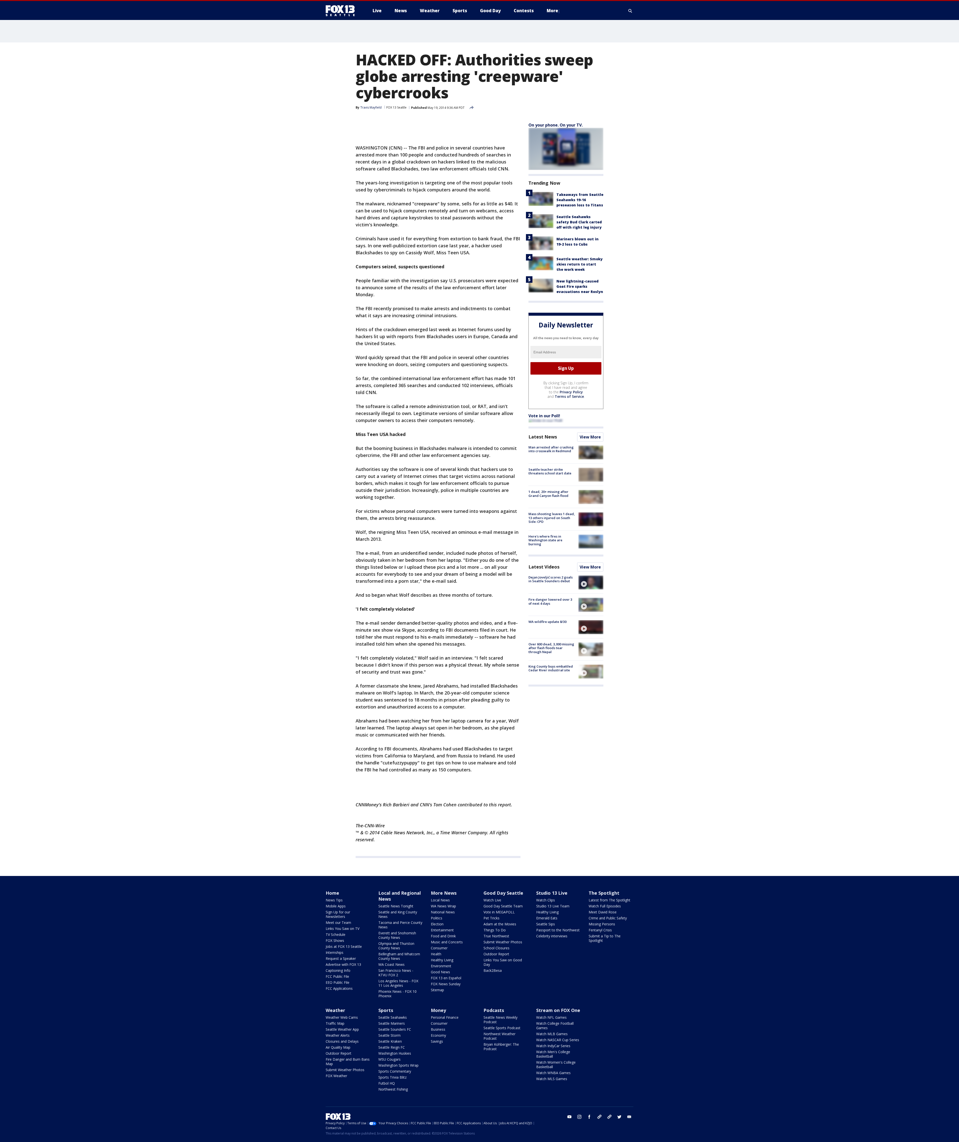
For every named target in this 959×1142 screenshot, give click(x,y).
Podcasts (493, 1010)
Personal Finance (445, 1017)
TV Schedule (335, 934)
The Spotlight (604, 893)
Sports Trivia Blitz (392, 1077)
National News (443, 912)
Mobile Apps (336, 906)
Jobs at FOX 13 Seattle (344, 946)
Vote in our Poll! (544, 416)
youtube (569, 1117)
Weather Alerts (338, 1035)
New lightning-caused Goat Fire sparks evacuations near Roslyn (579, 286)
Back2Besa (492, 970)
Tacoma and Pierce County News (400, 924)
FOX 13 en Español (446, 978)
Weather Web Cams (342, 1017)
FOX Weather (336, 1075)
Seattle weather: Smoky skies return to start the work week (579, 264)
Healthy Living (442, 960)
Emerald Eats (546, 918)
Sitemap (437, 990)
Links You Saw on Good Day (502, 962)
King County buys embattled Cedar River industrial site (550, 668)
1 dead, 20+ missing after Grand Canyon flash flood (548, 493)
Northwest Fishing (393, 1089)
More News (444, 893)
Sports (385, 1010)
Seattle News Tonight (395, 906)
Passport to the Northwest (558, 930)
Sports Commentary (394, 1071)
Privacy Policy (571, 392)
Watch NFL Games (551, 1017)
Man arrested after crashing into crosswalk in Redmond (551, 449)
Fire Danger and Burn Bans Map (348, 1061)
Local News (440, 900)
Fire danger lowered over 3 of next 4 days (550, 601)
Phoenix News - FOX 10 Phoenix (397, 993)
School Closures (496, 948)
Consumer (439, 948)
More (552, 10)
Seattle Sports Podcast (501, 1027)
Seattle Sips (545, 924)
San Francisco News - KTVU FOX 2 (395, 972)
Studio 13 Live (551, 893)
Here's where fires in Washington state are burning (545, 540)
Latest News (542, 437)
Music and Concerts (447, 942)
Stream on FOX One (558, 1010)
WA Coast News (391, 964)
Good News (440, 972)
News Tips (334, 900)
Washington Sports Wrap (398, 1065)
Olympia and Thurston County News (396, 945)
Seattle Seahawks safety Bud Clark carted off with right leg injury (579, 222)
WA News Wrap (443, 906)
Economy (438, 1035)
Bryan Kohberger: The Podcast (501, 1046)
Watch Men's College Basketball (553, 1054)
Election (437, 924)
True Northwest (496, 936)
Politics (436, 918)
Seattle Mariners (391, 1023)
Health (436, 954)
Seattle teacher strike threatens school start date (549, 471)
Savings (437, 1041)
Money (438, 1010)
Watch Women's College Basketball (556, 1064)
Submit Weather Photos (502, 942)
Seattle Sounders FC (394, 1029)
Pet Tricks (491, 918)
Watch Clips (545, 900)
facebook (589, 1117)
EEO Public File (337, 982)
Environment (441, 966)
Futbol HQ (386, 1083)
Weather (335, 1010)
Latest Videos (543, 567)
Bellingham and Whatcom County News (399, 956)
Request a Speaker (341, 958)
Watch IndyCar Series (553, 1045)
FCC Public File (337, 976)
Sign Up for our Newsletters (338, 914)
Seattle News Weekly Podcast (500, 1019)
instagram (579, 1117)
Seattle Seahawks (392, 1017)
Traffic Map (335, 1023)
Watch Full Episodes (605, 906)
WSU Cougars (389, 1059)
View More (590, 437)
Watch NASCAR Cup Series (557, 1039)
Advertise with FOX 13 (343, 964)
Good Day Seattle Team (503, 906)
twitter (619, 1117)
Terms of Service (569, 396)
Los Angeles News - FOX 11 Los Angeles (398, 983)
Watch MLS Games (551, 1078)
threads (609, 1117)
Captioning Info (338, 970)
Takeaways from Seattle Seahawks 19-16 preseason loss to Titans (579, 199)
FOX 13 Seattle (396, 107)
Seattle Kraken (390, 1041)
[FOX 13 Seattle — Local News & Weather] (342, 11)
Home (332, 893)
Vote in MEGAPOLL (499, 912)
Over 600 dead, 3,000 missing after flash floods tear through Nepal (551, 648)
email (629, 1117)
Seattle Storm (389, 1035)
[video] (590, 582)
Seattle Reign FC (391, 1047)
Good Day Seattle (503, 893)
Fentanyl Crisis (600, 930)
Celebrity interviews (551, 936)
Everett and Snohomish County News (397, 935)
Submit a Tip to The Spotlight (605, 938)
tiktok (599, 1117)
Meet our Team (338, 922)
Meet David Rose (603, 912)
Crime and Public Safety (608, 918)
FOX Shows (335, 940)
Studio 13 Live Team (552, 906)
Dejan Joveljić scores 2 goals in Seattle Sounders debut (550, 579)
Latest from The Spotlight (609, 900)
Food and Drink (443, 936)
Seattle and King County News (397, 914)
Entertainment (442, 930)
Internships (334, 952)
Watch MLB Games (552, 1033)
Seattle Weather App (342, 1029)
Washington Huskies (394, 1053)
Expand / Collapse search (630, 10)
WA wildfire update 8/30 (547, 622)
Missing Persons (602, 924)
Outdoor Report (496, 954)
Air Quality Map (338, 1047)
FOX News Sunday (446, 984)
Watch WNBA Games (553, 1072)
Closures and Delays (342, 1041)
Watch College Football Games (555, 1025)
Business (438, 1029)
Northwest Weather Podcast (499, 1036)
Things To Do (494, 930)
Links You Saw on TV (342, 928)
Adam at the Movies (499, 924)
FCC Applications (339, 988)
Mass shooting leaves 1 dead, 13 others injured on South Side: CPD (551, 518)
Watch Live (492, 900)
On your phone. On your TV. (555, 125)
